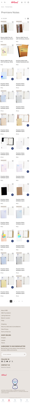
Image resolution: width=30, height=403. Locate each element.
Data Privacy (4, 329)
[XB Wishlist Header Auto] (25, 2)
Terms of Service (6, 331)
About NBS (4, 310)
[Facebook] (2, 361)
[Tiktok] (10, 361)
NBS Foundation (6, 313)
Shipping (3, 324)
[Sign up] (24, 354)
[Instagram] (4, 361)
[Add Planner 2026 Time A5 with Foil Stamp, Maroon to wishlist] (28, 22)
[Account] (21, 2)
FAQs (2, 320)
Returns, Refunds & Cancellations (11, 326)
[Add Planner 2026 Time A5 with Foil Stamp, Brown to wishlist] (13, 22)
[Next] (22, 301)
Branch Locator (5, 318)
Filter (5, 18)
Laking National (5, 315)
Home (2, 6)
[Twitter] (12, 361)
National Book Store (16, 398)
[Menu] (1, 2)
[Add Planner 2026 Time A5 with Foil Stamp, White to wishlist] (13, 45)
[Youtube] (7, 361)
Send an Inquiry (5, 367)
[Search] (4, 2)
